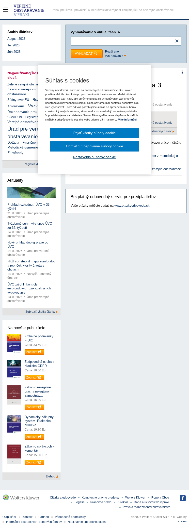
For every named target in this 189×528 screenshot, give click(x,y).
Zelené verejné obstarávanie (27, 84)
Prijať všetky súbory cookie (94, 133)
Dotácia (13, 142)
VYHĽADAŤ (84, 53)
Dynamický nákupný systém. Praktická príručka (39, 421)
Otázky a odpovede (63, 497)
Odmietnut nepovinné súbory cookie (94, 146)
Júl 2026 (13, 45)
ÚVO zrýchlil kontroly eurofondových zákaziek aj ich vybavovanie (29, 289)
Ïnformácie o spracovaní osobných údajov (34, 522)
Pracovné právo (100, 502)
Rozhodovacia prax (22, 112)
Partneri (43, 517)
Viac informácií (127, 119)
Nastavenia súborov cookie (94, 157)
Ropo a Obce (160, 497)
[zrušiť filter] (177, 41)
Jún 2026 (13, 52)
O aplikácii (9, 517)
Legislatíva (33, 117)
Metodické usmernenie (25, 147)
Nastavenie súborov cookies (87, 522)
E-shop (51, 476)
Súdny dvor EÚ (18, 100)
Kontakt (27, 517)
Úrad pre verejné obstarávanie (152, 122)
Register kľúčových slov (156, 131)
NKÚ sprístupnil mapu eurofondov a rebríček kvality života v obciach (31, 265)
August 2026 (16, 39)
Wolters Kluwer (135, 497)
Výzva (34, 105)
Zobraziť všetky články (41, 311)
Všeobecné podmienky (70, 517)
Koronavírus (16, 106)
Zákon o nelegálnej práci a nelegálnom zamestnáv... (38, 391)
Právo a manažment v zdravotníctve (146, 507)
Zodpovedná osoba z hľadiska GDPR (39, 364)
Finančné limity (33, 142)
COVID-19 (14, 117)
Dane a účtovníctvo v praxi (151, 502)
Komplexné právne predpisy (100, 497)
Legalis (79, 502)
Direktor (122, 502)
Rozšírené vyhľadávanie (114, 54)
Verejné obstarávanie (24, 122)
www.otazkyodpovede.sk (132, 205)
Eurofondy (15, 153)
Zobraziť (32, 352)
